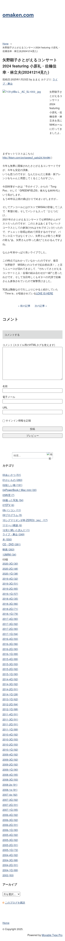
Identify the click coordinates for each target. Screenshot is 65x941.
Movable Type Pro (52, 935)
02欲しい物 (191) (12, 485)
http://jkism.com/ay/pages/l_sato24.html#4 (27, 157)
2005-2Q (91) (10, 845)
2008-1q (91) (10, 790)
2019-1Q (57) (10, 594)
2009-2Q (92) (10, 764)
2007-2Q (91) (10, 805)
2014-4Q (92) (10, 679)
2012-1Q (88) (10, 709)
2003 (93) (8, 875)
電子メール (9, 397)
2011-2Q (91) (10, 724)
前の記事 (25, 305)
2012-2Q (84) (10, 704)
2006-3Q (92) (10, 820)
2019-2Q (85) (10, 588)
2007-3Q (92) (10, 800)
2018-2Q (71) (10, 609)
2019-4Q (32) (10, 578)
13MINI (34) (9, 554)
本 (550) (7, 539)
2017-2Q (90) (10, 629)
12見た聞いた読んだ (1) (16, 530)
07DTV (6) (8, 505)
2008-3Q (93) (10, 779)
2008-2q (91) (10, 784)
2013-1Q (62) (10, 699)
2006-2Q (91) (10, 825)
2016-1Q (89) (10, 654)
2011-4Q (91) (10, 714)
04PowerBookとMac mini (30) (20, 490)
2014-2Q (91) (10, 689)
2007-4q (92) (10, 794)
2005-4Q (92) (10, 835)
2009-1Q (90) (10, 769)
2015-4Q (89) (10, 659)
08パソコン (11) (12, 510)
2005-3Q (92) (10, 840)
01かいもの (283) (12, 480)
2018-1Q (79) (10, 614)
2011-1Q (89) (10, 729)
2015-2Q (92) (10, 669)
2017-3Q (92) (10, 624)
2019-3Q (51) (10, 583)
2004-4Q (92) (10, 855)
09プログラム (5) (12, 515)
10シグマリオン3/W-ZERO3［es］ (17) (25, 520)
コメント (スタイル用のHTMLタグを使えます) (29, 345)
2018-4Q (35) (10, 598)
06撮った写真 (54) (13, 500)
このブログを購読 (15, 902)
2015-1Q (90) (10, 674)
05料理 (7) (8, 495)
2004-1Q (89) (10, 870)
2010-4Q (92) (10, 734)
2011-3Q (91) (10, 719)
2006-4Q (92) (10, 815)
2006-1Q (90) (10, 830)
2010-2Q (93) (10, 744)
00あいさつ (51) (12, 475)
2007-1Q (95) (10, 810)
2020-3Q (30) (10, 563)
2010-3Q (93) (10, 739)
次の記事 (40, 305)
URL (5, 407)
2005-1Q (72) (10, 850)
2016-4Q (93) (10, 639)
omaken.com (18, 14)
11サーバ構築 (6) (12, 525)
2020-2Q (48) (10, 568)
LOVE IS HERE (44, 293)
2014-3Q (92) (10, 684)
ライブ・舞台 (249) (14, 534)
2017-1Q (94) (10, 634)
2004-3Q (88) (10, 860)
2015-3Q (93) (10, 664)
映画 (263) (8, 549)
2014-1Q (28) (10, 694)
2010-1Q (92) (10, 749)
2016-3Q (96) (10, 644)
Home (5, 43)
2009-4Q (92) (10, 754)
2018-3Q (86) (10, 604)
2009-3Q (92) (10, 759)
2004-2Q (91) (10, 865)
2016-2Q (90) (10, 649)
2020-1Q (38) (10, 573)
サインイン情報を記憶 (18, 420)
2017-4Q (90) (10, 619)
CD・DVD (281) (12, 544)
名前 (5, 386)
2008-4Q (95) (10, 774)
